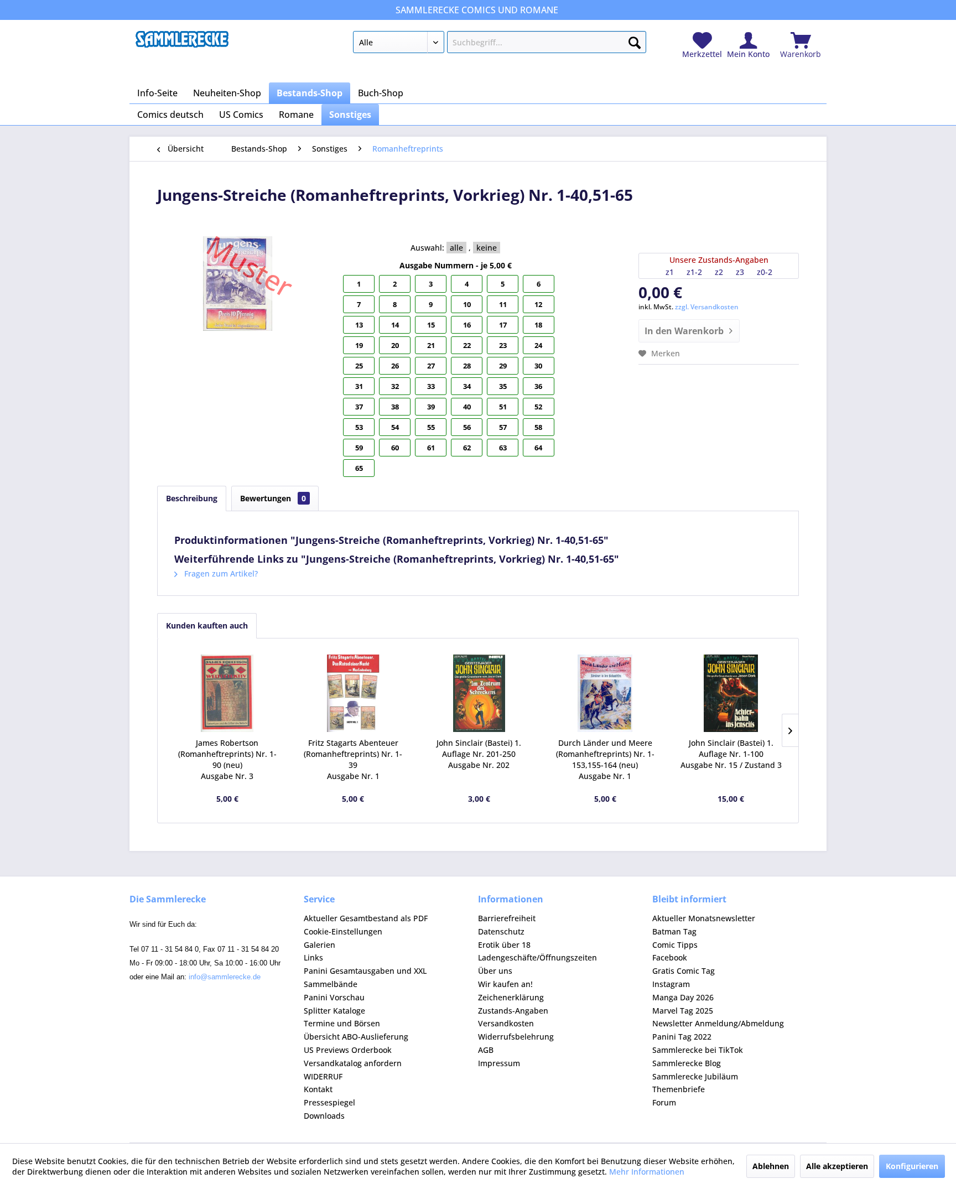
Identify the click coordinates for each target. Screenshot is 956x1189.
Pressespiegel (329, 1102)
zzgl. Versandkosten (707, 306)
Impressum (499, 1063)
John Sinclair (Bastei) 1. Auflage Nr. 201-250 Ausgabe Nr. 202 (479, 754)
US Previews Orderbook (348, 1050)
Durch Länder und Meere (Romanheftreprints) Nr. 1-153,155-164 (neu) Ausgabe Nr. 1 (605, 759)
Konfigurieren (912, 1166)
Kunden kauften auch (207, 625)
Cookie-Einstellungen (343, 931)
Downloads (324, 1115)
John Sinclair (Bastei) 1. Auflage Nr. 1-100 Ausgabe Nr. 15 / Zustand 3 (731, 754)
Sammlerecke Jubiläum (695, 1076)
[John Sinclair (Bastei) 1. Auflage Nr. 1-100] (730, 693)
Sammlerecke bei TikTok (697, 1050)
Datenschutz (501, 931)
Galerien (319, 944)
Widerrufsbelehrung (516, 1036)
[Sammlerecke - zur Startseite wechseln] (182, 45)
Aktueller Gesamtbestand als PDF (366, 918)
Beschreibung (191, 498)
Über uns (495, 970)
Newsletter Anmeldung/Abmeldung (718, 1023)
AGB (485, 1050)
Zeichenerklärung (511, 997)
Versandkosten (506, 1023)
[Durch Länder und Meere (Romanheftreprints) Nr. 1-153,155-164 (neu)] (605, 693)
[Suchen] (634, 40)
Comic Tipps (675, 944)
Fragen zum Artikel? (220, 573)
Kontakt (318, 1089)
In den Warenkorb (684, 331)
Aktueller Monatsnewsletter (703, 918)
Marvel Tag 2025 (682, 1010)
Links (313, 957)
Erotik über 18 (504, 944)
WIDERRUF (323, 1076)
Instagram (671, 984)
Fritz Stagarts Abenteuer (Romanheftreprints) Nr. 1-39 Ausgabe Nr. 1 (353, 759)
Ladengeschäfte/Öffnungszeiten (537, 957)
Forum (664, 1102)
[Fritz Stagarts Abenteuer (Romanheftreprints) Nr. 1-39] (353, 693)
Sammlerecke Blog (686, 1063)
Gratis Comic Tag (683, 970)
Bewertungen (273, 498)
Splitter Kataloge (334, 1010)
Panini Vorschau (334, 997)
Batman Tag (674, 931)
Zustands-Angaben (513, 1010)
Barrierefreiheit (507, 918)
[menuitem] (499, 44)
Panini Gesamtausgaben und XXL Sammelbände (365, 977)
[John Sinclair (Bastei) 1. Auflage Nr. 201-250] (479, 693)
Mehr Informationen (646, 1171)
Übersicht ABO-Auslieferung (356, 1036)
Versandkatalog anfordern (353, 1063)
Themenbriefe (678, 1089)
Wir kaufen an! (505, 984)
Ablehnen (770, 1166)
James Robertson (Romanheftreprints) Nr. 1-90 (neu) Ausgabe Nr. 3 (227, 759)
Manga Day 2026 (683, 997)
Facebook (669, 957)
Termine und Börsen (342, 1023)
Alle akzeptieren (837, 1166)
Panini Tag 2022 (681, 1036)
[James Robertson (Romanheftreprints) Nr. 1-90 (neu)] (227, 693)
